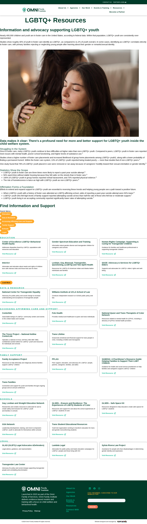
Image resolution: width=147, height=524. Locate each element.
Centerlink (7, 313)
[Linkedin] (90, 488)
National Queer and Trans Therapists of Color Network (123, 314)
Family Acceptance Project (14, 359)
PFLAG (55, 359)
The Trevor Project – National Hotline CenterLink (19, 335)
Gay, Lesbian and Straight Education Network (23, 403)
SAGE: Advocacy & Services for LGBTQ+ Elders (121, 264)
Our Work (86, 8)
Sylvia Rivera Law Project (113, 445)
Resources (117, 8)
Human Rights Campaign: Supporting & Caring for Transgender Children (120, 243)
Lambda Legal (58, 445)
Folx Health (57, 313)
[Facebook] (94, 488)
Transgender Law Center (13, 464)
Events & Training (101, 8)
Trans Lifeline (58, 334)
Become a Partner (117, 12)
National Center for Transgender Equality (21, 292)
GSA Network (8, 424)
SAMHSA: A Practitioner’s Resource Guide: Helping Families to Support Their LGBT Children (122, 361)
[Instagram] (99, 488)
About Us (62, 8)
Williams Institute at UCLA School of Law (71, 292)
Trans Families (9, 382)
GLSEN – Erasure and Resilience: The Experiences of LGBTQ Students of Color (71, 404)
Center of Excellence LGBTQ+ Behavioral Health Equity (21, 243)
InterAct (6, 263)
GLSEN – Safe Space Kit (113, 403)
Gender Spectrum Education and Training (71, 242)
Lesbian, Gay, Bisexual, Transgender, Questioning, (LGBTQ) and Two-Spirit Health (72, 264)
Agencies (74, 8)
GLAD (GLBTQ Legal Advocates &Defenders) (23, 445)
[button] (6, 282)
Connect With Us (72, 510)
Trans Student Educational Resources (69, 424)
